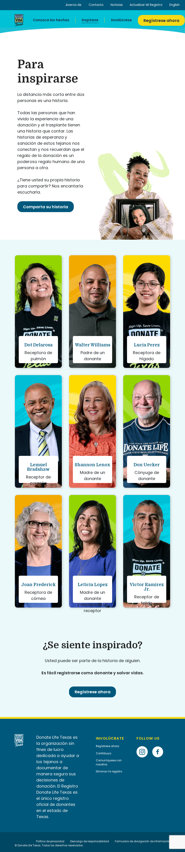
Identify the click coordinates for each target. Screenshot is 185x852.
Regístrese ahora (161, 20)
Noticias (117, 5)
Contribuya (103, 753)
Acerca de (73, 5)
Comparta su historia (45, 207)
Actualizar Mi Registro (146, 5)
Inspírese (90, 20)
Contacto (96, 5)
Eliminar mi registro (109, 771)
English (174, 5)
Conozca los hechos (51, 20)
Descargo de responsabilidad (89, 841)
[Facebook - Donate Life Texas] (159, 745)
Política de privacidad (50, 841)
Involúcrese (121, 20)
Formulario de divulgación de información (142, 841)
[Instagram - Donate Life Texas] (143, 745)
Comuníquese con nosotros (109, 762)
